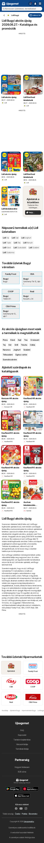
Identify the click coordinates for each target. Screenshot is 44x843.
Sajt (19, 340)
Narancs (6, 350)
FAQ (22, 730)
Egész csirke (21, 354)
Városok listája (22, 744)
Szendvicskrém (10, 359)
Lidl (6, 237)
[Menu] (40, 4)
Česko (17, 814)
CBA (22, 608)
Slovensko (32, 814)
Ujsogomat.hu (29, 821)
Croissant (34, 340)
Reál (32, 608)
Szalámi (26, 350)
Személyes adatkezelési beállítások (22, 828)
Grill (16, 345)
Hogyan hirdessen (22, 767)
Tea (25, 340)
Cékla (32, 345)
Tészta (24, 345)
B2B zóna (22, 771)
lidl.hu (14, 576)
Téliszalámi (8, 354)
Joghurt (16, 350)
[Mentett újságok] (30, 4)
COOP (27, 608)
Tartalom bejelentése (22, 739)
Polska (24, 814)
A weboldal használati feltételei (22, 832)
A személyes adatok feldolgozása (22, 837)
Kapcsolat (22, 735)
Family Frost (15, 608)
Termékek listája (22, 749)
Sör (9, 345)
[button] (35, 4)
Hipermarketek (10, 605)
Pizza (5, 340)
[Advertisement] (22, 52)
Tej (4, 345)
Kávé (12, 340)
